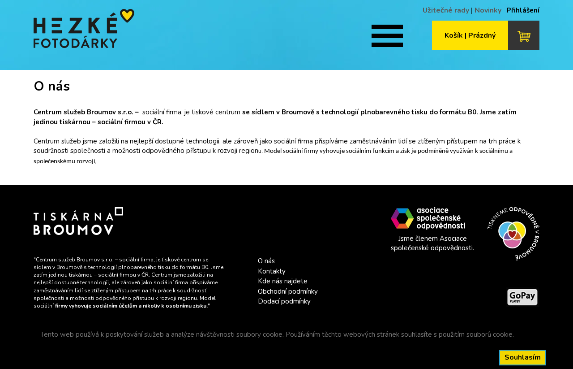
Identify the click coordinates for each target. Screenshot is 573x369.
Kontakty (272, 271)
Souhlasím (523, 357)
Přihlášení (523, 10)
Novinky (488, 10)
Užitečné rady (446, 10)
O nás (266, 260)
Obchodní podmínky (288, 291)
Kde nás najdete (283, 281)
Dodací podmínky (284, 301)
